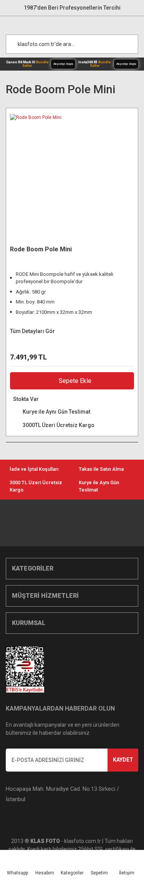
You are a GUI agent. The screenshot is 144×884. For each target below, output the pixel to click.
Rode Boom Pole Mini (41, 249)
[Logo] (75, 23)
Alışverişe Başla (63, 64)
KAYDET (123, 760)
